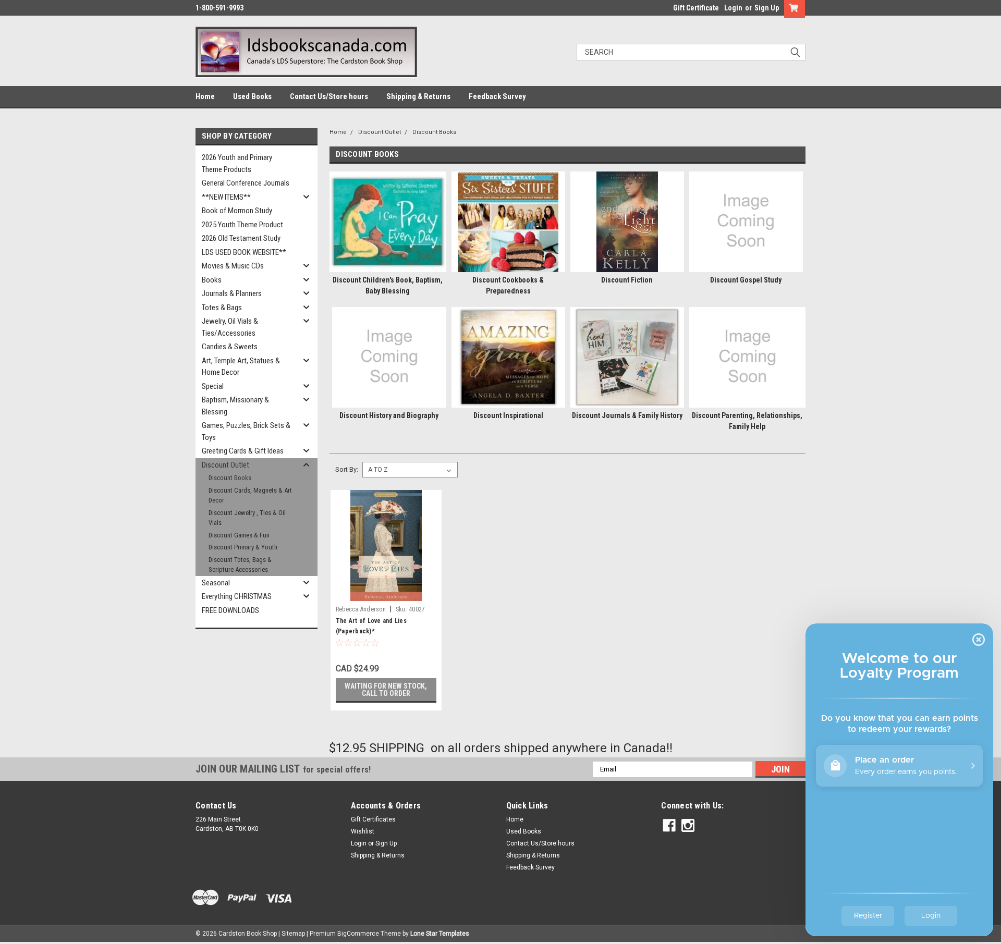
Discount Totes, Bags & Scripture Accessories (240, 565)
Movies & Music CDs (233, 266)
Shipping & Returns (418, 96)
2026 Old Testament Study (241, 238)
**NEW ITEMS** (226, 197)
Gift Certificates (373, 819)
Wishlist (362, 831)
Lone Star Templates (439, 933)
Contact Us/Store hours (329, 96)
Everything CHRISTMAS (237, 596)
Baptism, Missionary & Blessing (235, 405)
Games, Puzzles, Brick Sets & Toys (246, 431)
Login (733, 8)
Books (212, 280)
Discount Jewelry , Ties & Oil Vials (247, 518)
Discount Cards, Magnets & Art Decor (250, 495)
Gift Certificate (696, 8)
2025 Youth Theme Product (242, 224)
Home (205, 96)
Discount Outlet (225, 465)
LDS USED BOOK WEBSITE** (244, 252)
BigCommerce (358, 933)
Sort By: (346, 469)
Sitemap (293, 933)
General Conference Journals (245, 183)
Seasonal (216, 582)
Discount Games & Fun (239, 535)
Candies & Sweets (230, 346)
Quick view (386, 593)
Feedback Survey (497, 96)
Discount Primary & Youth (243, 547)
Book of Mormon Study (237, 210)
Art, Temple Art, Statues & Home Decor (241, 366)
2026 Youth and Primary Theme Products (237, 163)
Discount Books (230, 478)
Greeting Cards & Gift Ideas (243, 451)
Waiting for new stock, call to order (386, 689)
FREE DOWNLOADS (230, 610)
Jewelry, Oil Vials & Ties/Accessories (230, 327)
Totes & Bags (222, 307)
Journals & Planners (232, 293)
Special (213, 386)
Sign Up (766, 8)
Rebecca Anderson (361, 609)
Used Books (252, 96)
